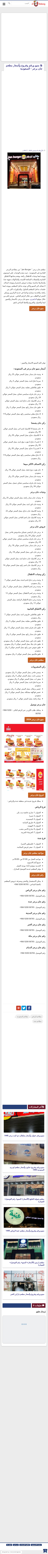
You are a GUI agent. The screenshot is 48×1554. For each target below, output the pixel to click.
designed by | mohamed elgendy (11, 1552)
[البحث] (9, 3)
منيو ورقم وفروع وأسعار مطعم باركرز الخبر (27, 1294)
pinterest (18, 1008)
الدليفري (33, 299)
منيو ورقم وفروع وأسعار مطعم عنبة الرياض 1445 (25, 1231)
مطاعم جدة (37, 1021)
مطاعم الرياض (36, 1016)
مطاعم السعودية (22, 1016)
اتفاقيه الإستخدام (24, 1545)
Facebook (29, 1008)
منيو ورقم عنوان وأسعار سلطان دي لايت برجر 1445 (24, 1136)
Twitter (23, 1008)
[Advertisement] (24, 37)
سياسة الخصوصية (36, 1545)
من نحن (16, 1545)
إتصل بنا (9, 1545)
